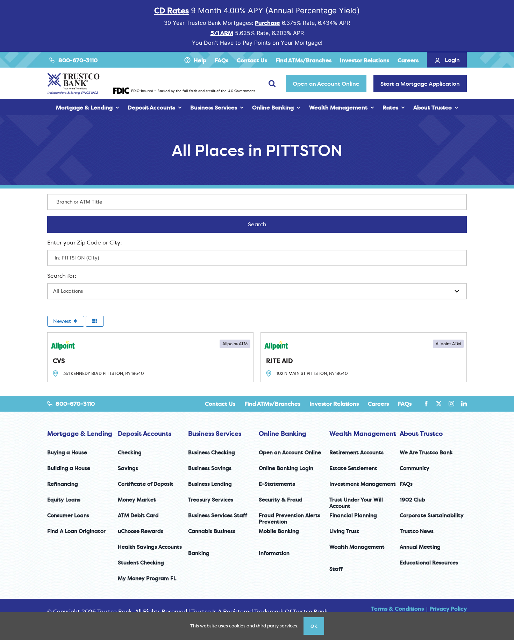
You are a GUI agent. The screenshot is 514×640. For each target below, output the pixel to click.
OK (313, 626)
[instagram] (451, 403)
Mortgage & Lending (79, 433)
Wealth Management (362, 433)
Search (266, 224)
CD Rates (171, 10)
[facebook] (426, 403)
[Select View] (95, 321)
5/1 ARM (221, 33)
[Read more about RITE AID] (363, 357)
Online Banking (282, 433)
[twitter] (439, 403)
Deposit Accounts (144, 433)
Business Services (214, 433)
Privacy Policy (448, 608)
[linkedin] (464, 403)
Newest (62, 321)
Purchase (267, 23)
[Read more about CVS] (150, 357)
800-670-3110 (78, 60)
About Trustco (421, 433)
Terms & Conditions (397, 608)
